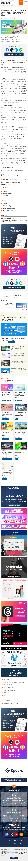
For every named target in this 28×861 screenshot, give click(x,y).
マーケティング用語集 (18, 846)
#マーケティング (15, 39)
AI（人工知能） (7, 700)
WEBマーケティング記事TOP (9, 5)
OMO (5, 695)
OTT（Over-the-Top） (9, 687)
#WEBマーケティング (6, 39)
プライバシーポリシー (8, 852)
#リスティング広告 (6, 41)
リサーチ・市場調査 (18, 843)
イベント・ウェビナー (18, 840)
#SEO (16, 37)
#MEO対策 (11, 37)
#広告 (12, 41)
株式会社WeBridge (6, 218)
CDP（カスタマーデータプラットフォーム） (14, 682)
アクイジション (7, 692)
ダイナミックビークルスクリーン (11, 703)
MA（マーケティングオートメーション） (13, 698)
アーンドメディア (8, 684)
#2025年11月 (4, 37)
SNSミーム (6, 679)
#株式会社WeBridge (19, 41)
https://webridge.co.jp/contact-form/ (10, 175)
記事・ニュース (7, 840)
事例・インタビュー (8, 846)
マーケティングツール (8, 843)
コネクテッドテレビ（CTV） (10, 690)
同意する (14, 858)
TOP (2, 5)
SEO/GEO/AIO (17, 5)
